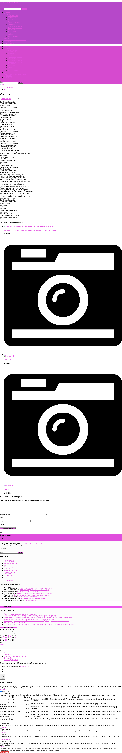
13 (8, 636)
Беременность (13, 17)
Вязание (11, 19)
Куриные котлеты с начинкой (27, 591)
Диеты (10, 21)
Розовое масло (30, 600)
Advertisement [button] (5, 739)
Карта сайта (8, 41)
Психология (12, 31)
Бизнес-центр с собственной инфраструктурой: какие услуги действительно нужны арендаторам (38, 617)
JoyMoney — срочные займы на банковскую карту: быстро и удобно (30, 230)
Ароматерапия (13, 16)
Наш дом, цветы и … (15, 28)
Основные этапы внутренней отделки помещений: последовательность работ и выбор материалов (39, 624)
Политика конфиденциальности (15, 40)
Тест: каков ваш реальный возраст (32, 598)
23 (15, 638)
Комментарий (5, 514)
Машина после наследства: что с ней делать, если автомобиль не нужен (29, 619)
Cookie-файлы (9, 43)
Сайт (2, 525)
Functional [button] (3, 722)
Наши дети (11, 29)
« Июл (2, 644)
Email (2, 521)
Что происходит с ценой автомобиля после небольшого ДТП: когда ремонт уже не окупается (36, 621)
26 (6, 640)
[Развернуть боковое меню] (1, 532)
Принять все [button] (4, 752)
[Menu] (1, 650)
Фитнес (10, 35)
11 (3, 636)
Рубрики (7, 14)
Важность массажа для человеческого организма (35, 588)
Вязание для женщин (11, 563)
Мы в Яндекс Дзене (11, 660)
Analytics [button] (3, 732)
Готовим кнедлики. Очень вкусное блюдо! (34, 590)
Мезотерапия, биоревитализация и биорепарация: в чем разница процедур (30, 616)
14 (10, 636)
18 (3, 638)
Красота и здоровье (15, 22)
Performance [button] (4, 727)
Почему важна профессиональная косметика (20, 614)
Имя (2, 518)
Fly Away (7, 489)
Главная (7, 12)
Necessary (6, 691)
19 (6, 638)
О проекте (7, 38)
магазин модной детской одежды (15, 622)
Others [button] (2, 747)
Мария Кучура (6, 99)
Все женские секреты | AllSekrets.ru (12, 2)
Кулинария (11, 24)
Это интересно (13, 36)
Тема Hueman (25, 666)
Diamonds (7, 360)
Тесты (10, 33)
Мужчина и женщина (15, 26)
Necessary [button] (3, 689)
